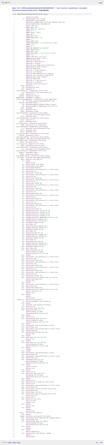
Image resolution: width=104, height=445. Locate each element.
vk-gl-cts (64, 8)
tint (18, 8)
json (101, 442)
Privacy (14, 442)
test (58, 8)
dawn (14, 8)
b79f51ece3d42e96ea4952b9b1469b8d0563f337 (37, 8)
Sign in (100, 2)
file (45, 14)
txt (97, 442)
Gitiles (9, 442)
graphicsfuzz (73, 8)
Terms (18, 442)
